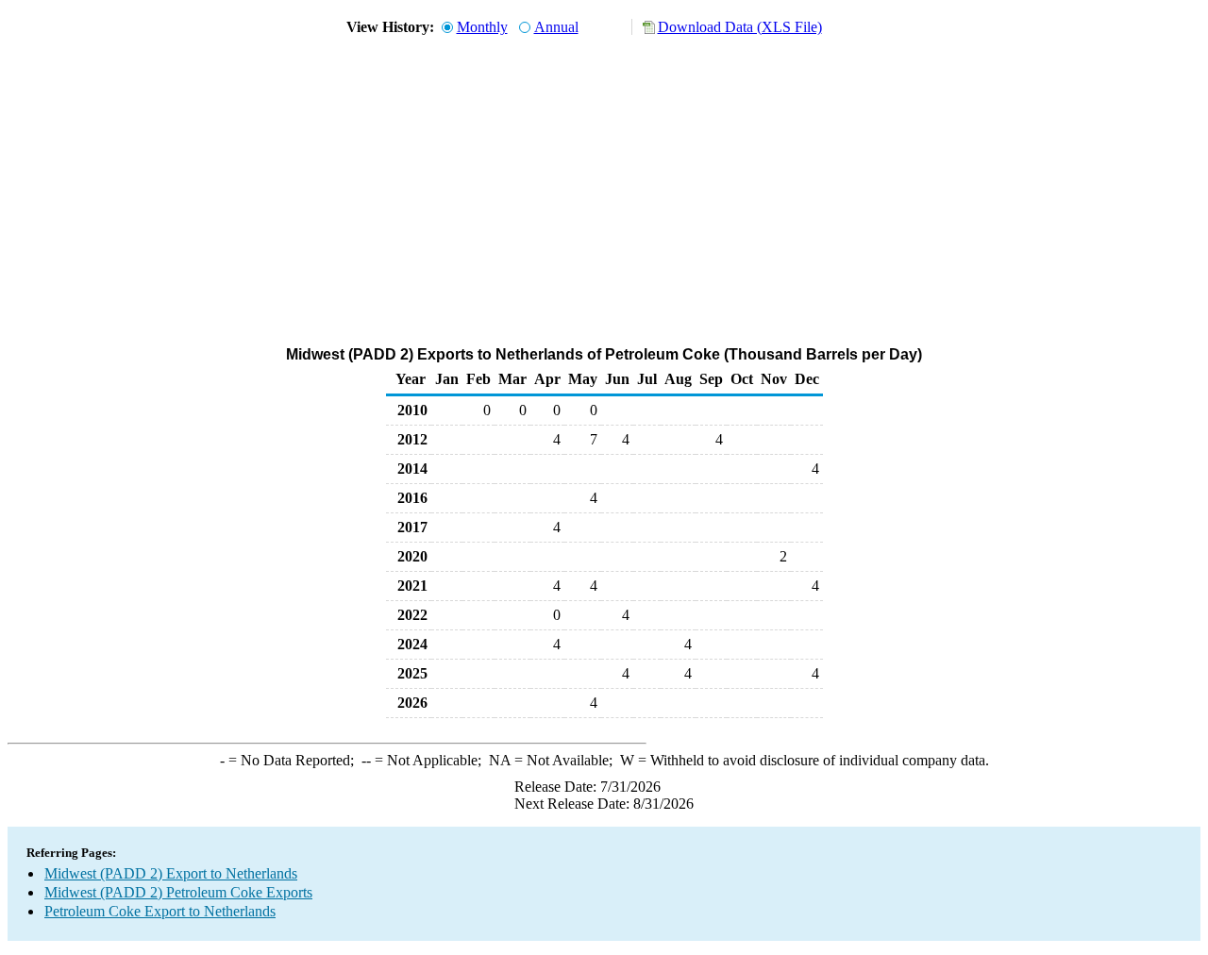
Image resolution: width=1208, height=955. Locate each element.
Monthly (482, 27)
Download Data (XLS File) (740, 27)
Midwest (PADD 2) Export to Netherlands (170, 873)
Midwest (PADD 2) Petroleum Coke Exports (178, 892)
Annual (556, 27)
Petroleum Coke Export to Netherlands (160, 911)
